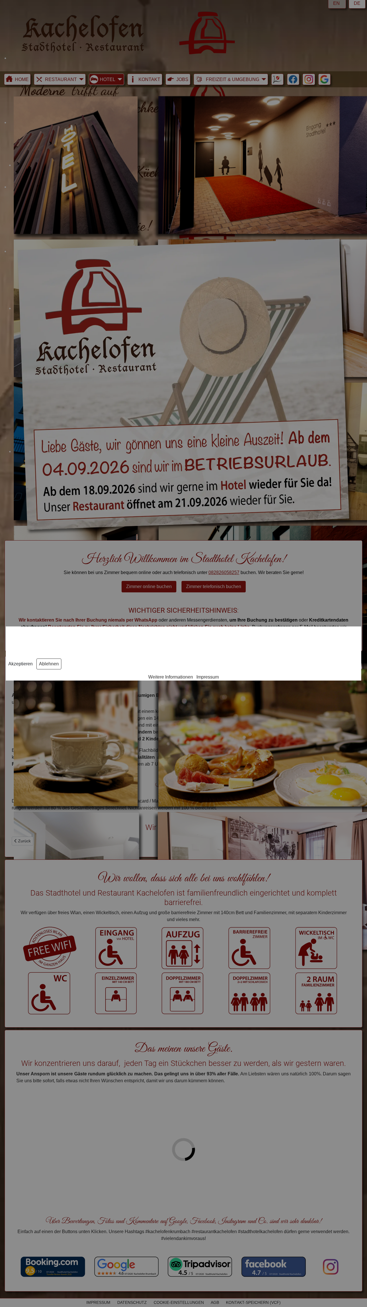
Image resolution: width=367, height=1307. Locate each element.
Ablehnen (49, 663)
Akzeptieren (20, 663)
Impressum (207, 677)
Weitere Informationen (170, 677)
